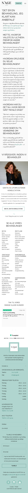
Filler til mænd (18, 251)
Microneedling (5, 260)
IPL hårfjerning (5, 283)
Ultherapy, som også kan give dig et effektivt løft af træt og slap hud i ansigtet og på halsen (13, 28)
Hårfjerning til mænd (7, 289)
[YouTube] (20, 482)
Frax (3, 261)
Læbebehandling (19, 240)
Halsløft (17, 263)
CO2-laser (4, 265)
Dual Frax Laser (5, 263)
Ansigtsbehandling (19, 270)
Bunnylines (4, 247)
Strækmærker (5, 290)
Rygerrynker (5, 240)
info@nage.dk (15, 375)
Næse (16, 247)
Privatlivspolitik (18, 456)
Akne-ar (4, 258)
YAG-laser (17, 283)
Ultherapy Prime (19, 261)
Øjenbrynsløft (18, 267)
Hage (16, 244)
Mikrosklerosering (19, 285)
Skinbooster (18, 235)
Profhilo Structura (19, 260)
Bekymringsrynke (6, 235)
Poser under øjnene (19, 238)
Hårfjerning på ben (6, 285)
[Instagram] (14, 482)
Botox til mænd (5, 249)
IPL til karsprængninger (20, 281)
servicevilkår (20, 474)
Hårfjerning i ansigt (6, 287)
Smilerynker (5, 238)
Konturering (18, 249)
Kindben (17, 245)
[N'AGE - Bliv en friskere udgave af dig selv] (6, 3)
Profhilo (17, 258)
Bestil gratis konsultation (13, 209)
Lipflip (3, 242)
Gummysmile (5, 244)
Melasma (4, 269)
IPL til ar (4, 272)
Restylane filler (18, 144)
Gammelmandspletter (7, 270)
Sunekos (17, 269)
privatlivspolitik (11, 474)
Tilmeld (14, 465)
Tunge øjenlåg (18, 265)
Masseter (4, 245)
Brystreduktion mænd (7, 281)
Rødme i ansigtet (19, 294)
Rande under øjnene (20, 236)
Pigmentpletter (5, 267)
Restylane (17, 233)
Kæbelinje (17, 242)
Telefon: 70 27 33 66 (7, 410)
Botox (3, 233)
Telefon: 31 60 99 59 (7, 418)
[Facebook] (8, 482)
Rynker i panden (6, 236)
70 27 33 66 (15, 372)
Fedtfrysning (5, 280)
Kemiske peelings (6, 274)
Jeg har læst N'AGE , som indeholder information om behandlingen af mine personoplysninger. (15, 459)
